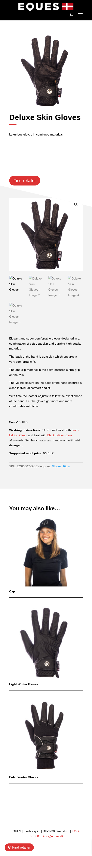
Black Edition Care (59, 435)
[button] (76, 204)
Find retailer (21, 847)
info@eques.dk (53, 836)
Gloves (56, 466)
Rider (66, 466)
